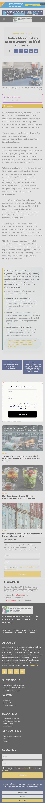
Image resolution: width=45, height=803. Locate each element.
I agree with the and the (23, 406)
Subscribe (22, 414)
